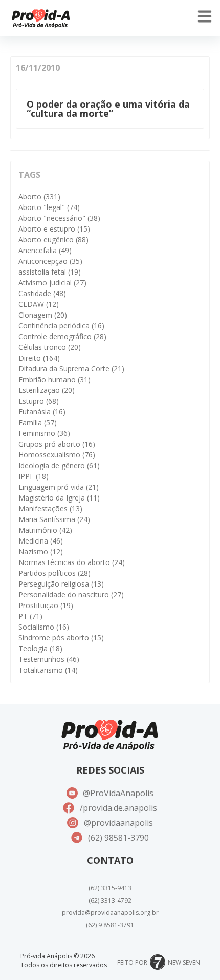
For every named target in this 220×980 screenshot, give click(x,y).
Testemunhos (48, 659)
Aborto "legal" (49, 207)
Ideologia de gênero (59, 465)
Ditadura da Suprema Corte (71, 368)
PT (30, 616)
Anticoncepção (50, 261)
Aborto (39, 196)
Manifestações (50, 508)
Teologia (40, 648)
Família (37, 422)
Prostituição (45, 605)
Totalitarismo (48, 670)
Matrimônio (45, 530)
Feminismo (44, 433)
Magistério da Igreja (59, 498)
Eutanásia (41, 411)
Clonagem (42, 315)
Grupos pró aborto (56, 444)
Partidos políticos (54, 573)
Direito (39, 358)
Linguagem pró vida (58, 487)
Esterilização (46, 390)
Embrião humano (54, 379)
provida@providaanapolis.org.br (110, 912)
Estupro (38, 401)
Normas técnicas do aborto (71, 562)
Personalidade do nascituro (71, 594)
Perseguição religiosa (61, 584)
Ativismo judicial (52, 282)
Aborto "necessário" (59, 218)
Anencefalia (45, 250)
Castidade (42, 293)
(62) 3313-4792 (110, 900)
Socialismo (43, 627)
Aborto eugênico (53, 239)
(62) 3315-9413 (110, 888)
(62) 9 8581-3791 (110, 925)
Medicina (40, 541)
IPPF (33, 476)
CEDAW (38, 304)
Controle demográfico (62, 336)
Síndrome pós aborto (61, 637)
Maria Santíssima (54, 519)
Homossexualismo (56, 455)
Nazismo (40, 551)
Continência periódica (61, 325)
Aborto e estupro (54, 229)
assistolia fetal (49, 272)
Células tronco (49, 347)
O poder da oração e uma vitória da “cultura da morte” (108, 108)
